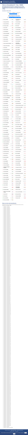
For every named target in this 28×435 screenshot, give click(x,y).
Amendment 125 (9, 330)
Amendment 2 (8, 208)
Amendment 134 (9, 339)
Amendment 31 (8, 237)
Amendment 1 (8, 207)
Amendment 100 (9, 304)
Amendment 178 (9, 382)
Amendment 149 (9, 353)
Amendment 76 (8, 282)
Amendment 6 (8, 212)
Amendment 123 (9, 328)
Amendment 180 (9, 384)
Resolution (8, 426)
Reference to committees (10, 427)
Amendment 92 (8, 296)
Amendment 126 (9, 331)
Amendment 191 (9, 395)
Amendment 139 (9, 343)
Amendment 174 (9, 379)
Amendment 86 (8, 292)
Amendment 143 (9, 347)
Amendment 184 (9, 388)
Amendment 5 (8, 211)
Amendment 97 (8, 301)
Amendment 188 (9, 392)
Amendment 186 (9, 390)
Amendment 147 (9, 351)
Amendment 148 (9, 352)
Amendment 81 (8, 287)
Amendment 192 (9, 396)
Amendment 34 (8, 240)
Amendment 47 (8, 253)
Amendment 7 (8, 213)
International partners (20, 430)
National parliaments (13, 430)
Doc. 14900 (9, 205)
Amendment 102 (9, 306)
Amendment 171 (9, 376)
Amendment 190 (9, 394)
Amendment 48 (8, 254)
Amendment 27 (8, 233)
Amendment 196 (9, 400)
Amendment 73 (8, 279)
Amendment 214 (9, 419)
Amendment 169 (9, 374)
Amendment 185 (9, 389)
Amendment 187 (9, 391)
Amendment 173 (9, 378)
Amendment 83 (8, 289)
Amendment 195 (9, 399)
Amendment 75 (8, 281)
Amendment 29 (8, 235)
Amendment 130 (9, 335)
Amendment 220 (9, 425)
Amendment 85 (8, 291)
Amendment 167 (9, 372)
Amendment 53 (8, 259)
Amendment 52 (8, 258)
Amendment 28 (8, 234)
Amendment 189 (9, 393)
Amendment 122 (9, 327)
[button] (18, 13)
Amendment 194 (9, 398)
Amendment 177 (9, 381)
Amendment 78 (8, 284)
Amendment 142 (9, 346)
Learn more (22, 432)
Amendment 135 (9, 340)
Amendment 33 (8, 239)
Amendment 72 (8, 278)
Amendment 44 (8, 250)
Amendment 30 (8, 236)
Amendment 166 (9, 371)
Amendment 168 (9, 373)
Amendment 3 (8, 209)
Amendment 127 (9, 332)
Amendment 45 (8, 251)
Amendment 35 (8, 241)
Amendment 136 (9, 341)
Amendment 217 (9, 422)
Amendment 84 (8, 290)
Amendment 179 (9, 383)
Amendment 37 (8, 243)
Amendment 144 (9, 348)
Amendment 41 (8, 247)
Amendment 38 (8, 244)
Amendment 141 (9, 345)
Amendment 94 (8, 298)
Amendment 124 (9, 329)
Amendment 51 (8, 257)
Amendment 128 (9, 333)
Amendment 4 (8, 210)
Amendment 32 (8, 238)
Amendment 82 (8, 288)
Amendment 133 (9, 338)
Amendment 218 (9, 423)
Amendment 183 (9, 387)
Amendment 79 (8, 285)
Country (12, 17)
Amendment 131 (9, 336)
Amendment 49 (8, 255)
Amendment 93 (8, 297)
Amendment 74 (8, 280)
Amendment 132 (9, 337)
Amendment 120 (9, 325)
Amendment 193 (9, 397)
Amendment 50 (8, 256)
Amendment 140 (9, 344)
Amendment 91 (8, 295)
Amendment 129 (9, 334)
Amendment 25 (8, 231)
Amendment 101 (9, 305)
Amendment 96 (8, 300)
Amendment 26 (8, 232)
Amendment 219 (9, 424)
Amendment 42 (8, 248)
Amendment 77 (8, 283)
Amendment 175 (9, 380)
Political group (15, 17)
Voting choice (19, 17)
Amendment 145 (9, 349)
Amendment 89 (8, 293)
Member (10, 17)
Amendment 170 (9, 375)
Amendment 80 (8, 286)
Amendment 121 (9, 326)
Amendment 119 (9, 324)
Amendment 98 (8, 302)
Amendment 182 (9, 386)
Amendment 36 (8, 242)
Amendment (8, 206)
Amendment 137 (9, 342)
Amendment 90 (8, 294)
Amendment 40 (8, 246)
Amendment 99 (8, 303)
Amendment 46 (8, 252)
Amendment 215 (9, 420)
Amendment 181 (9, 385)
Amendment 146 (9, 350)
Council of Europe (7, 430)
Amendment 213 (9, 418)
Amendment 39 (8, 245)
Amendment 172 (9, 377)
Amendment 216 (9, 421)
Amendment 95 (8, 299)
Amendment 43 (8, 249)
